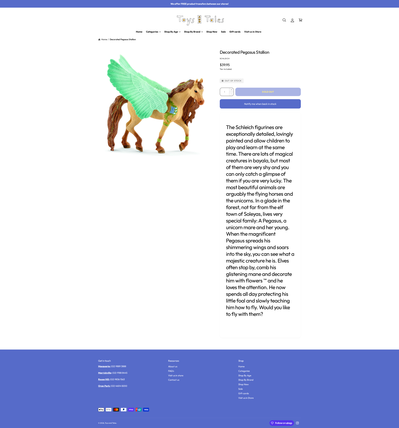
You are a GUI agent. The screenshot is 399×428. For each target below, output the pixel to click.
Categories (244, 370)
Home (104, 39)
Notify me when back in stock (260, 103)
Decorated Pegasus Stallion (123, 39)
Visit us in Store (246, 397)
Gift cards (243, 393)
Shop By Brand (245, 379)
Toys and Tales (110, 423)
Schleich (225, 58)
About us (172, 366)
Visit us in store (175, 375)
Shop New (243, 384)
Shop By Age (244, 375)
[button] (284, 20)
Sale (240, 388)
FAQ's (171, 370)
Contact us (173, 379)
